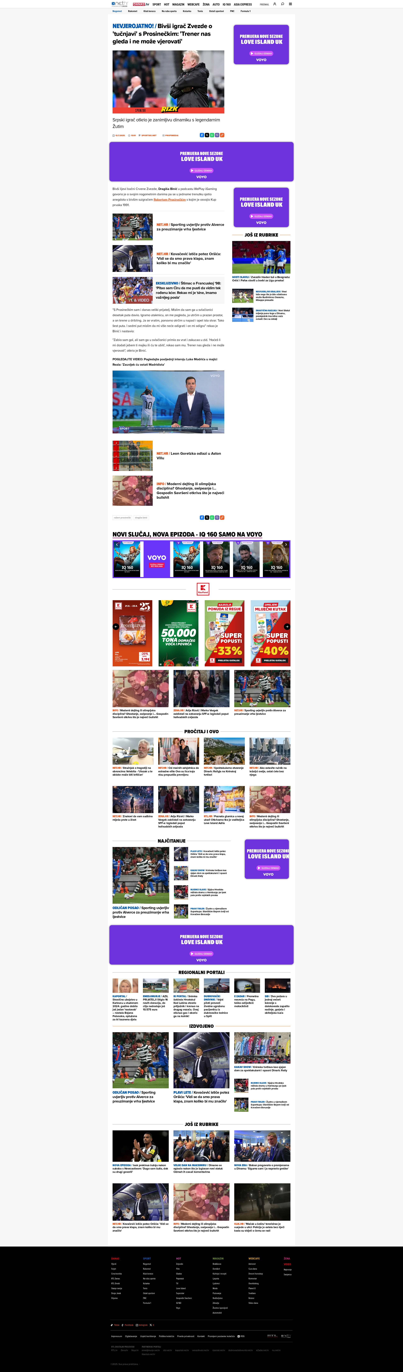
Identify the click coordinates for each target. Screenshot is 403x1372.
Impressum (116, 1336)
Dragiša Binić (141, 517)
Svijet (113, 1268)
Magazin (178, 4)
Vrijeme (114, 1298)
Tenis (200, 11)
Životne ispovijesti (220, 1307)
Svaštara (252, 1293)
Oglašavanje (131, 1336)
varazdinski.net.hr (200, 1350)
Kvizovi (251, 1298)
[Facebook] (202, 135)
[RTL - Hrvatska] (272, 1336)
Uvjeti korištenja (148, 1336)
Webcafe (193, 4)
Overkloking (254, 1283)
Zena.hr (124, 1350)
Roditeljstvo (218, 1298)
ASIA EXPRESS (243, 4)
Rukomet (132, 11)
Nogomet (117, 11)
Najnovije (288, 1269)
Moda (215, 1288)
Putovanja (217, 1293)
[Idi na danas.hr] (141, 4)
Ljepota (216, 1278)
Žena (206, 4)
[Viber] (217, 135)
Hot (166, 4)
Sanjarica (287, 1274)
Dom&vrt (216, 1268)
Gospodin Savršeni (184, 1298)
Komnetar (253, 1278)
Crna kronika (116, 1273)
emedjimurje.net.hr (151, 1350)
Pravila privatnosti (185, 1336)
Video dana (253, 1302)
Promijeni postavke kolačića (221, 1336)
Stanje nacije (116, 1288)
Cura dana (253, 1268)
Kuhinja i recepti (219, 1273)
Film (178, 1268)
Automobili (217, 1312)
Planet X (252, 1288)
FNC (232, 11)
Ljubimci (216, 1283)
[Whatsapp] (212, 135)
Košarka (187, 11)
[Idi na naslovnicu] (121, 7)
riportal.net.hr (218, 1350)
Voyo (178, 1307)
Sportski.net (149, 135)
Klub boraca (150, 11)
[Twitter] (207, 135)
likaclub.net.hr (148, 1354)
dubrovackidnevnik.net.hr (240, 1350)
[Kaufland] (201, 589)
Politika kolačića (166, 1336)
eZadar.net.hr (262, 1350)
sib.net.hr (167, 1350)
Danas (115, 1258)
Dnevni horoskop (256, 1273)
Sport (157, 4)
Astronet (252, 1263)
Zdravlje (216, 1302)
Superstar (180, 1293)
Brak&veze (217, 1263)
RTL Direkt (115, 1283)
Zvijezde (179, 1263)
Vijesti (113, 1263)
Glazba (179, 1273)
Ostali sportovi (216, 11)
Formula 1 (245, 11)
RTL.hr (114, 1350)
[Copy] (222, 135)
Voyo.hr (135, 1350)
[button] (117, 544)
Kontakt (201, 1336)
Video (287, 1264)
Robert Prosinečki (122, 517)
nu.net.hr (276, 1350)
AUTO (216, 4)
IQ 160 (227, 4)
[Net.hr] (286, 1336)
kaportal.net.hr (182, 1350)
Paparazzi (180, 1278)
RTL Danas (115, 1278)
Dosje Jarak (116, 1293)
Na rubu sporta (169, 11)
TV (177, 1283)
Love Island (181, 1288)
